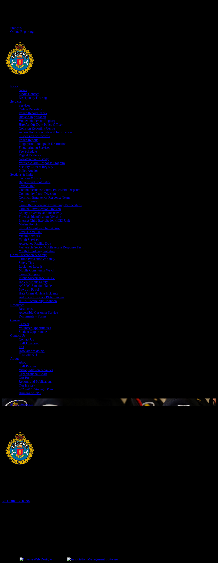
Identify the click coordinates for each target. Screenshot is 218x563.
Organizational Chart (33, 374)
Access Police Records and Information (45, 132)
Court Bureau (28, 201)
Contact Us (17, 335)
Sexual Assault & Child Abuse (39, 228)
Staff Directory (29, 343)
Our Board (26, 378)
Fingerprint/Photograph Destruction (42, 144)
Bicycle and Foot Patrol (34, 182)
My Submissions (21, 404)
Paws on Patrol (29, 289)
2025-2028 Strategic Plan (36, 389)
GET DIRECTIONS (16, 501)
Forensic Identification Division (40, 216)
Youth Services (29, 239)
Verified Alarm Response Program (42, 163)
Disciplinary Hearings (33, 98)
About (14, 358)
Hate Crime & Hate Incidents (38, 293)
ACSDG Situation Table (35, 285)
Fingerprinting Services (34, 147)
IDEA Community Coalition (38, 301)
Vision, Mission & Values (36, 370)
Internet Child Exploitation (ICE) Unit (44, 220)
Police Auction (29, 170)
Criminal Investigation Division (40, 209)
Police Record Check (33, 113)
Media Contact (29, 94)
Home (14, 400)
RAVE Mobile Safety (33, 282)
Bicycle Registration (32, 117)
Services (16, 101)
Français (16, 28)
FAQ (22, 347)
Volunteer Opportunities (35, 328)
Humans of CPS (30, 393)
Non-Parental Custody (34, 159)
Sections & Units (21, 174)
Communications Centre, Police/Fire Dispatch (49, 190)
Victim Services (29, 236)
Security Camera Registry (36, 167)
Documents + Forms (32, 316)
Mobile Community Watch (36, 270)
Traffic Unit (26, 186)
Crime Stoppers (29, 274)
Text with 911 (28, 355)
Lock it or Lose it (30, 266)
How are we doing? (32, 351)
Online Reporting (22, 31)
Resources (17, 305)
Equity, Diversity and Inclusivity (40, 213)
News (14, 86)
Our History (27, 385)
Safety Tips (26, 262)
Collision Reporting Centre (37, 128)
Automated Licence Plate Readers (41, 297)
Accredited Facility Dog (35, 243)
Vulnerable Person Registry (37, 121)
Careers (15, 320)
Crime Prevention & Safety (28, 255)
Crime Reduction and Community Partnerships (50, 205)
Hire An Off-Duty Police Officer (41, 124)
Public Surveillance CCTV (37, 278)
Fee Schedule (28, 151)
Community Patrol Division (37, 193)
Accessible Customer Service (38, 312)
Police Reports (28, 140)
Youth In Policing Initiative (37, 251)
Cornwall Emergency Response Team (44, 197)
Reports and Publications (35, 381)
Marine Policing (29, 224)
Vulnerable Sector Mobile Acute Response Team (51, 247)
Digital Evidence (30, 155)
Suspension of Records (34, 136)
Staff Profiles (27, 366)
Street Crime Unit (30, 232)
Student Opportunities (33, 331)
